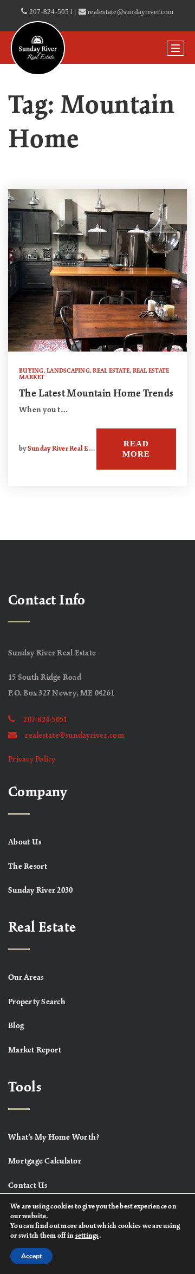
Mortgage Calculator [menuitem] (44, 1161)
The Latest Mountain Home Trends (96, 393)
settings (87, 1236)
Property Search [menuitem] (37, 1002)
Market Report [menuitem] (34, 1050)
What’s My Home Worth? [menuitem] (54, 1137)
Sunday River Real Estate (65, 449)
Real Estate (111, 371)
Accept (31, 1256)
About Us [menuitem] (24, 842)
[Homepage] (38, 48)
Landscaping (68, 371)
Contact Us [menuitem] (28, 1185)
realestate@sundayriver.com (75, 735)
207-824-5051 (45, 720)
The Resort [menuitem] (28, 866)
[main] (97, 302)
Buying (31, 371)
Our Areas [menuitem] (25, 977)
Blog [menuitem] (16, 1026)
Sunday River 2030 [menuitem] (40, 890)
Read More (136, 448)
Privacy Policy (32, 759)
